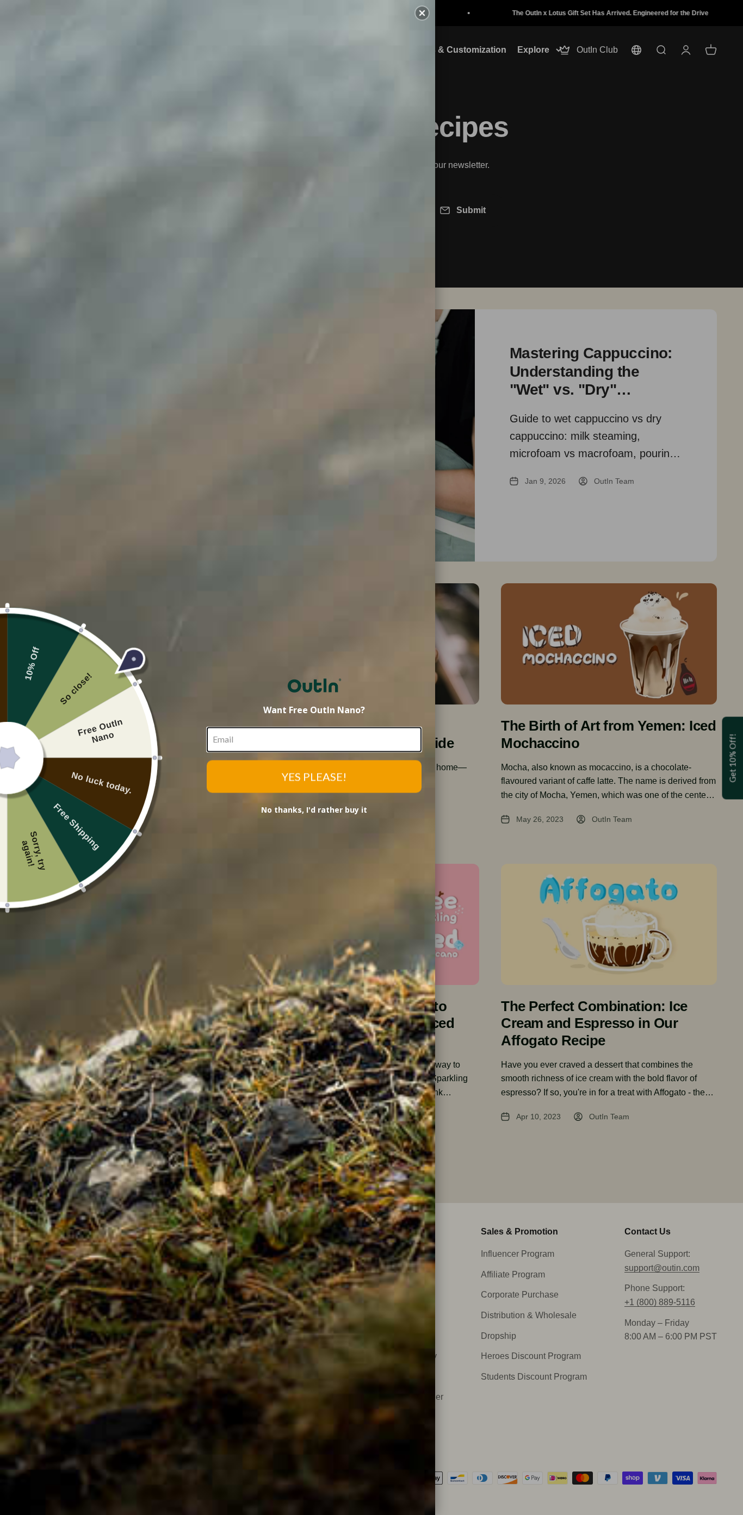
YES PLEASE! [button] (314, 776)
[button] (422, 13)
